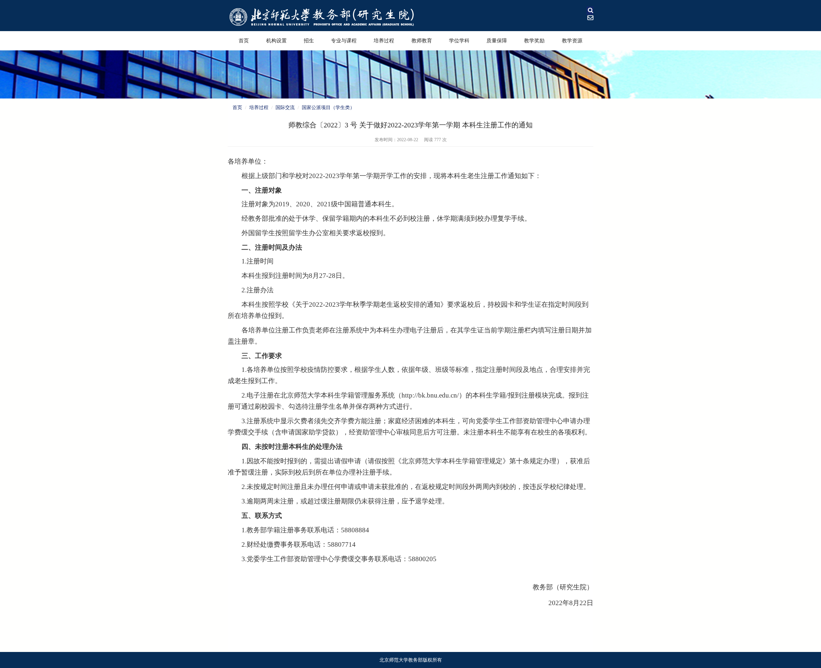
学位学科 (459, 40)
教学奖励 (534, 40)
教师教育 (421, 40)
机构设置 (276, 40)
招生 (309, 40)
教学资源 (572, 40)
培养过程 (384, 40)
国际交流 (285, 107)
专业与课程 (344, 40)
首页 (244, 40)
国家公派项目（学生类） (328, 107)
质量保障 (497, 40)
